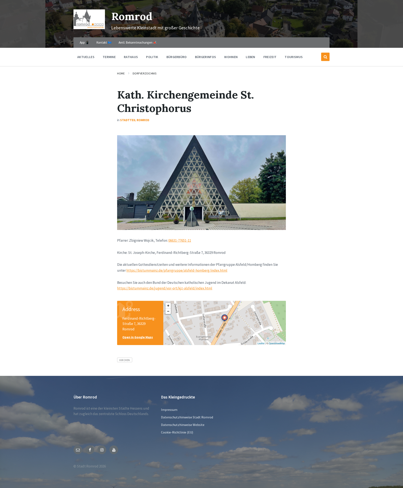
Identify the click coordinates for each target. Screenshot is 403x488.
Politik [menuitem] (152, 57)
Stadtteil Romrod (134, 120)
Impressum (169, 410)
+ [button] (168, 305)
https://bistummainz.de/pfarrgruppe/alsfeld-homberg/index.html (176, 270)
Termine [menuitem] (109, 57)
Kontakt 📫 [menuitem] (104, 42)
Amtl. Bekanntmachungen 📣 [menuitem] (138, 42)
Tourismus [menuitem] (294, 57)
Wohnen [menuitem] (231, 57)
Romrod (131, 16)
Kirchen (124, 360)
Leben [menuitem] (250, 57)
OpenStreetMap (277, 343)
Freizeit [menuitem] (270, 57)
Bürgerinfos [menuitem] (205, 57)
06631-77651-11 (179, 240)
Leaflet (261, 343)
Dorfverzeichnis (145, 73)
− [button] (168, 311)
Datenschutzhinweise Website (182, 425)
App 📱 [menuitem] (84, 42)
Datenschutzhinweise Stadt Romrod (187, 417)
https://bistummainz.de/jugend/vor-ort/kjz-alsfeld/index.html (164, 288)
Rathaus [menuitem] (131, 57)
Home (121, 73)
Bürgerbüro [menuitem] (176, 57)
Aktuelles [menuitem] (85, 57)
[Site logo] (89, 28)
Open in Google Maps (137, 337)
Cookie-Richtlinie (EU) (177, 432)
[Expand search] (325, 57)
